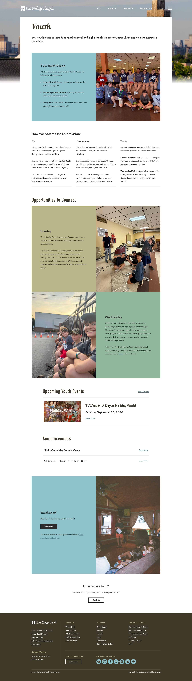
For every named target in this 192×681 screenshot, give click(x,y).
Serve (99, 637)
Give (161, 8)
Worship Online (135, 640)
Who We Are (70, 630)
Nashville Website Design (137, 672)
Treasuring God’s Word (138, 633)
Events (100, 630)
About (111, 8)
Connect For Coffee (105, 644)
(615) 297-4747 (37, 637)
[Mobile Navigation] (169, 8)
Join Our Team (71, 640)
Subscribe (74, 661)
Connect (127, 8)
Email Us (96, 600)
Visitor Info (70, 627)
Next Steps (101, 627)
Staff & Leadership (72, 637)
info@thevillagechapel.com (42, 640)
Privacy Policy (54, 672)
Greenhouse (102, 640)
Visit (99, 8)
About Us (69, 622)
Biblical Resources (137, 622)
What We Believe (72, 633)
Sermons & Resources (137, 630)
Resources (145, 8)
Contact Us (36, 644)
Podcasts (132, 637)
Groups (100, 633)
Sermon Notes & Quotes (138, 627)
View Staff (49, 526)
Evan (121, 353)
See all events (143, 391)
